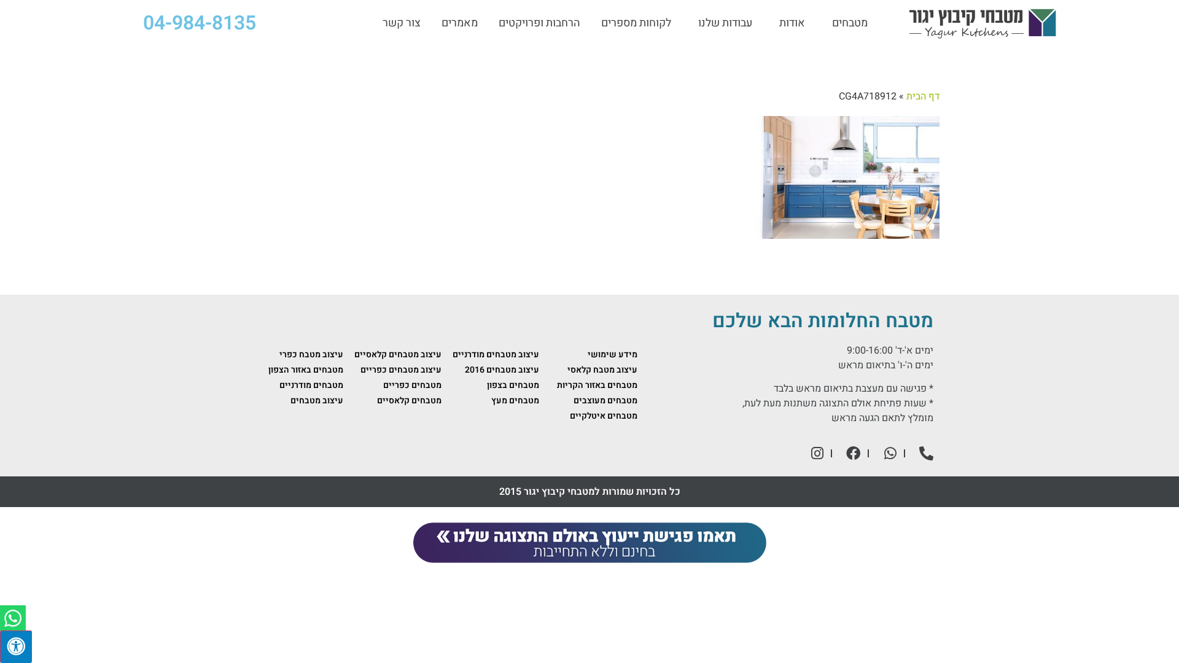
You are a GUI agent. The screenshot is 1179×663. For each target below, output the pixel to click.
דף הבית (923, 96)
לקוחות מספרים (636, 23)
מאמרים (460, 23)
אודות (792, 23)
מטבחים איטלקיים (603, 415)
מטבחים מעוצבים (605, 400)
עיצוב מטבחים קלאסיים (398, 354)
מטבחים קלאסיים (409, 400)
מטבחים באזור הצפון (305, 369)
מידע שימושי (612, 354)
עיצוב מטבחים (316, 400)
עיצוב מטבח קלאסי (602, 369)
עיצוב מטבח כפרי (311, 354)
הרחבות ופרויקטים (539, 23)
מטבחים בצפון (513, 385)
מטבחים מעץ (515, 400)
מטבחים (850, 23)
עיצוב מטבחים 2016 (502, 369)
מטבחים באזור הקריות (597, 385)
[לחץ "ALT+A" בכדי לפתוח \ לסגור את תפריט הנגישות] (16, 646)
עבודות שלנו (725, 23)
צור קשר (402, 23)
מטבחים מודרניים (311, 385)
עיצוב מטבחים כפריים (401, 369)
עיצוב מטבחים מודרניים (496, 354)
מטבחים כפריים (412, 385)
